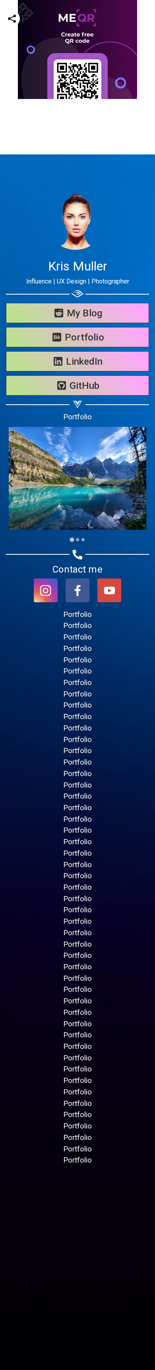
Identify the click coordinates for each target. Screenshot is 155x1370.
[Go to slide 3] (83, 539)
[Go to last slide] (11, 483)
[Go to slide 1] (72, 539)
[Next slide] (143, 483)
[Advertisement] (77, 176)
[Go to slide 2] (77, 539)
